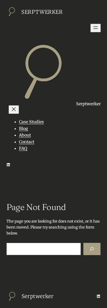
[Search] (92, 249)
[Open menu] (95, 28)
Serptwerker (42, 12)
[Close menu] (14, 109)
